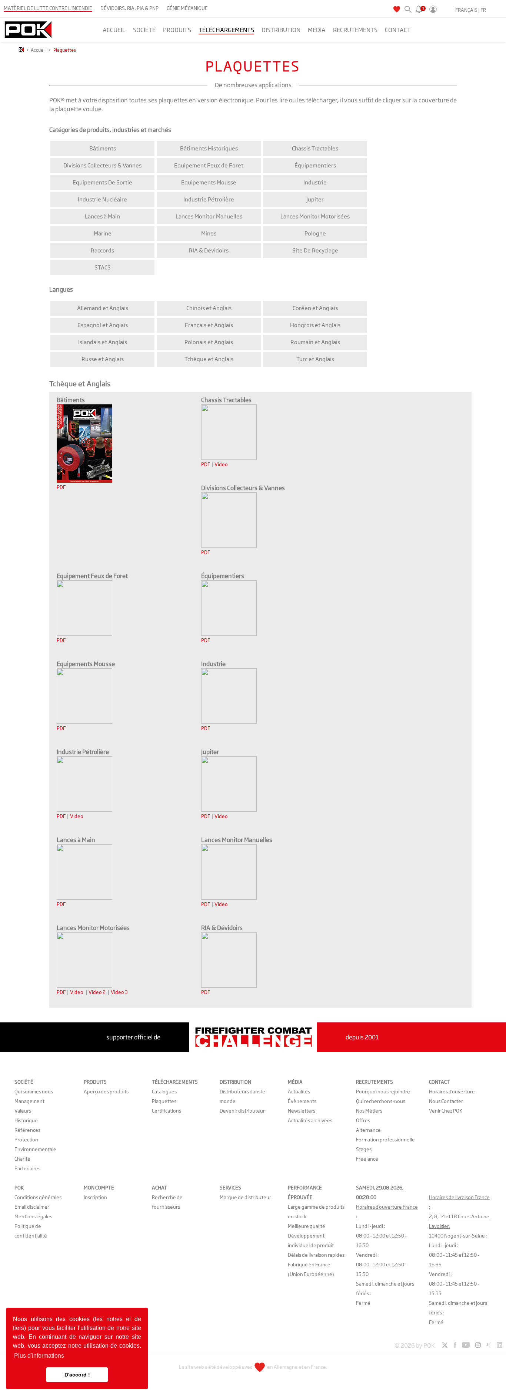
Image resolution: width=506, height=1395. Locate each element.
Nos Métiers (369, 1111)
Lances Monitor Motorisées (315, 216)
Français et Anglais (209, 325)
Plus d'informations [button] (39, 1355)
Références (27, 1130)
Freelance (367, 1159)
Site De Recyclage (315, 250)
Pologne (315, 233)
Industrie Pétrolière (208, 199)
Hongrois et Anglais (315, 325)
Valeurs (22, 1111)
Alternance (368, 1130)
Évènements (302, 1101)
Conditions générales (37, 1197)
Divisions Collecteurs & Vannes (102, 165)
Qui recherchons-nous (380, 1101)
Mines (208, 233)
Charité (22, 1159)
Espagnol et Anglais (102, 325)
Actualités (299, 1091)
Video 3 (119, 992)
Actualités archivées (310, 1120)
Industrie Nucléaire (102, 199)
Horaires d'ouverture (452, 1091)
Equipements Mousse (208, 182)
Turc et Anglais (315, 359)
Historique (26, 1120)
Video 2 (97, 992)
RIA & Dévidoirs (209, 250)
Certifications (166, 1111)
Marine (102, 233)
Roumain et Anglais (315, 342)
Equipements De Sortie (102, 182)
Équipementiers (315, 165)
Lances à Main (102, 216)
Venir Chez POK (445, 1111)
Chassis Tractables (315, 148)
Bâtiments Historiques (209, 148)
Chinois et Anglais (209, 308)
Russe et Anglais (102, 359)
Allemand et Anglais (102, 308)
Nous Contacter (446, 1101)
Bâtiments (102, 148)
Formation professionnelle (385, 1140)
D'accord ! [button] (77, 1375)
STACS (102, 267)
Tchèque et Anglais (208, 359)
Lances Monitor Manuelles (209, 216)
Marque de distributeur (245, 1197)
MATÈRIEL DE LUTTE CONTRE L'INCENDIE (48, 8)
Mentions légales (33, 1216)
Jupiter (315, 199)
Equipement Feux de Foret (208, 165)
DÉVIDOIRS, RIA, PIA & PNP (129, 8)
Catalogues (164, 1091)
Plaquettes (164, 1101)
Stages (364, 1149)
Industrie (315, 182)
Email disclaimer (31, 1207)
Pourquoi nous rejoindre (383, 1091)
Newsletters (301, 1111)
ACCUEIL (114, 30)
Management (29, 1101)
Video (221, 464)
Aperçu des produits (106, 1091)
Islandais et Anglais (102, 342)
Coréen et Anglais (315, 308)
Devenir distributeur (242, 1111)
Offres (363, 1120)
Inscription (95, 1197)
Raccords (102, 250)
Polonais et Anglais (208, 342)
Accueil (38, 50)
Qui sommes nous (33, 1091)
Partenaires (27, 1168)
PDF (61, 487)
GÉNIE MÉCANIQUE (187, 8)
